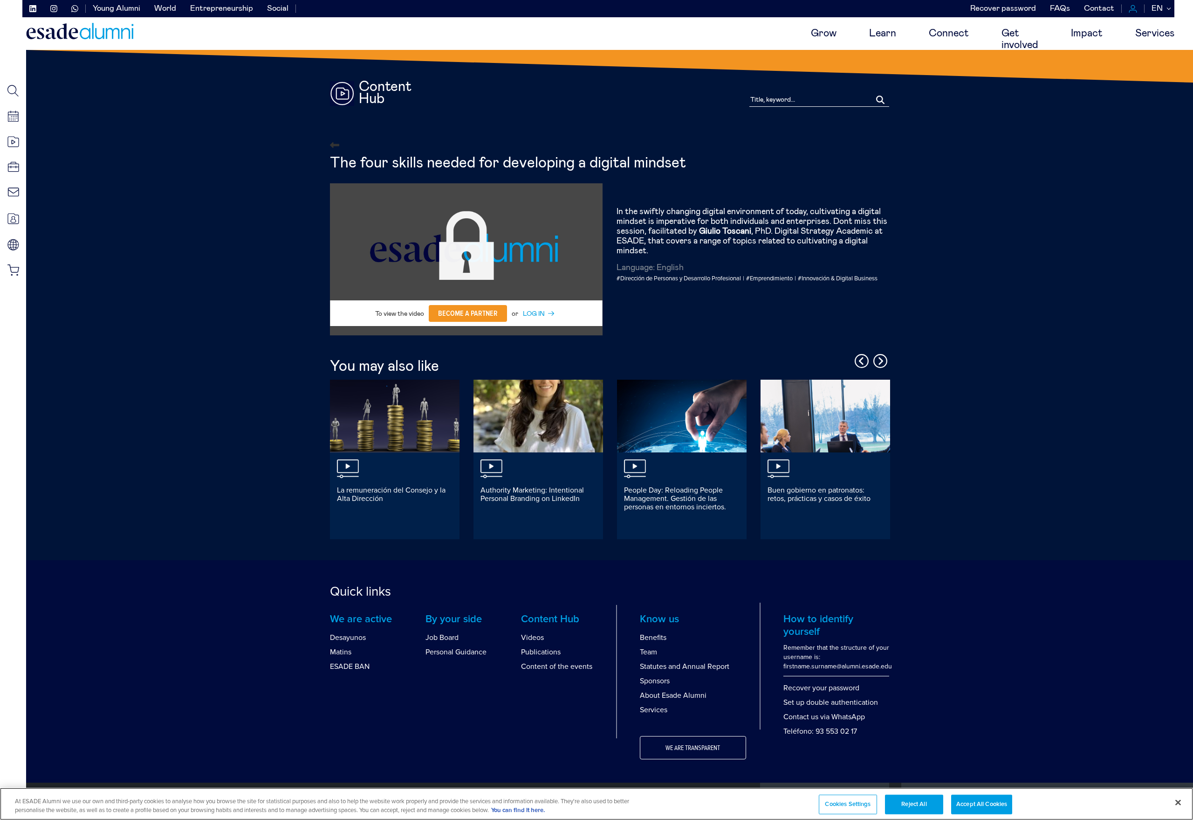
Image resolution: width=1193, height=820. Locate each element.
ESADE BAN (350, 666)
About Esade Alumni (673, 695)
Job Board (442, 637)
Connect (949, 33)
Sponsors (655, 681)
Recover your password (821, 688)
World (165, 9)
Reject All (913, 804)
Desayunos (348, 637)
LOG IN (534, 314)
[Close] (1178, 802)
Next (878, 359)
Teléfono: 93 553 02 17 (820, 731)
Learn (882, 33)
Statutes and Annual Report (684, 666)
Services (1154, 33)
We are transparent (692, 748)
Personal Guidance (456, 652)
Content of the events (556, 666)
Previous (860, 359)
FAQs (1060, 9)
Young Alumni (116, 9)
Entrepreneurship (221, 9)
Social (277, 9)
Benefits (653, 637)
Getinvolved (1019, 39)
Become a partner (468, 313)
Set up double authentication (830, 702)
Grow (823, 33)
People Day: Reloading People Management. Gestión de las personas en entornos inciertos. (675, 498)
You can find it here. (518, 810)
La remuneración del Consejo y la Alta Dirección (391, 494)
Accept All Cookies (981, 804)
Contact (1099, 9)
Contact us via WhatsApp (824, 717)
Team (648, 652)
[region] (596, 804)
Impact (1087, 33)
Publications (541, 652)
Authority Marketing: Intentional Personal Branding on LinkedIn (532, 494)
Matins (340, 652)
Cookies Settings (848, 804)
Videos (532, 637)
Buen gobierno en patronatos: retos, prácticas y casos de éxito (819, 494)
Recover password (1003, 9)
